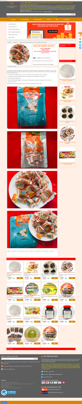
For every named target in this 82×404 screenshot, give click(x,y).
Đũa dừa (44, 16)
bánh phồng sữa (31, 251)
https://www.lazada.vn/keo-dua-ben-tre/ (55, 392)
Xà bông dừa (48, 16)
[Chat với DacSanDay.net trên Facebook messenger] (80, 44)
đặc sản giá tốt (51, 251)
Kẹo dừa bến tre (14, 251)
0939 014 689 (27, 2)
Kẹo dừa (13, 16)
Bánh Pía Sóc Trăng (13, 34)
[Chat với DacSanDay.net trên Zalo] (80, 47)
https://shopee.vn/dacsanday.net (54, 389)
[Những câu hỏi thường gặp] (80, 39)
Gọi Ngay (4, 402)
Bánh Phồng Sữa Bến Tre (14, 29)
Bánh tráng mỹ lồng (26, 16)
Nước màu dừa (54, 16)
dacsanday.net (46, 374)
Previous (25, 30)
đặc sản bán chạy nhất (44, 251)
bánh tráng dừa (37, 251)
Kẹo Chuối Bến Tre (13, 26)
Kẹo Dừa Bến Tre (12, 24)
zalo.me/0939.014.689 (47, 377)
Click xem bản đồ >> (34, 4)
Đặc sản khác (11, 37)
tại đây (53, 361)
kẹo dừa (26, 251)
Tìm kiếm (73, 14)
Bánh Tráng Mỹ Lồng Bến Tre (15, 32)
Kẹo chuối (32, 16)
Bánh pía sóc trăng (38, 16)
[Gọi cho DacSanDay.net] (80, 41)
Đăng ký (35, 358)
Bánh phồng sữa (19, 16)
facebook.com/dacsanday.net (57, 374)
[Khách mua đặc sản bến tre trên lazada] (51, 30)
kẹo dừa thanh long (21, 251)
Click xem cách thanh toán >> (26, 10)
